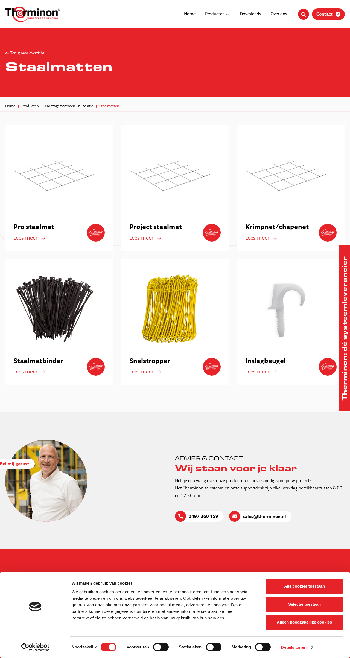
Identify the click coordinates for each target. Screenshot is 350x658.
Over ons (279, 14)
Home (190, 14)
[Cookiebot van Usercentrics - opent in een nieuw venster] (35, 647)
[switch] (161, 647)
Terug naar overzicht (27, 53)
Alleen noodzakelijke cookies (304, 622)
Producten (215, 14)
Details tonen (293, 647)
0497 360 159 (203, 517)
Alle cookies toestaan (304, 586)
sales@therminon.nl (264, 517)
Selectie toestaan (304, 604)
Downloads (250, 14)
